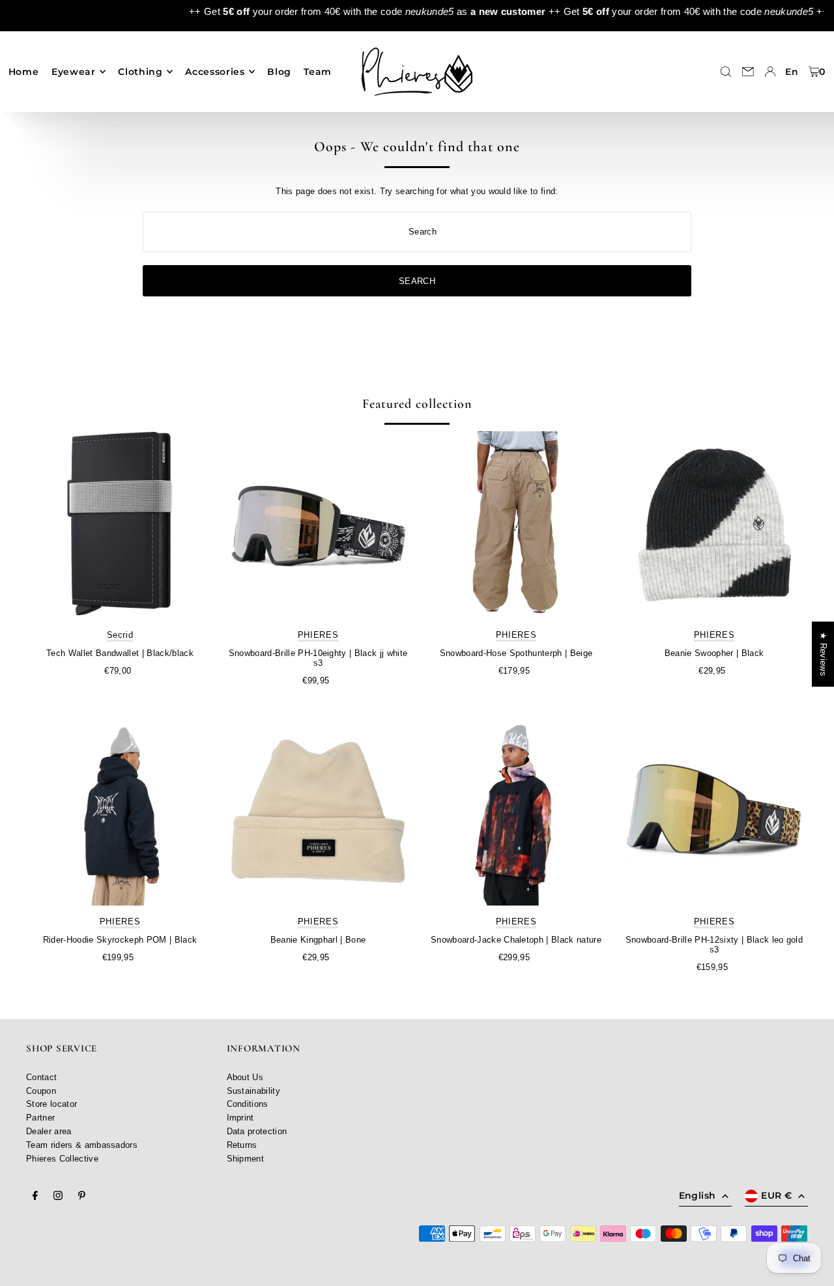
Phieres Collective (62, 1159)
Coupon (41, 1091)
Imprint (240, 1117)
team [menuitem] (318, 72)
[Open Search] (726, 71)
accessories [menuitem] (215, 72)
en (791, 72)
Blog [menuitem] (279, 72)
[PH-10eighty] (318, 525)
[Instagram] (58, 1196)
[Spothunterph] (516, 525)
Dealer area (49, 1131)
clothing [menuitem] (140, 72)
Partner (40, 1117)
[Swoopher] (714, 525)
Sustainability (254, 1091)
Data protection (257, 1131)
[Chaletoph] (516, 812)
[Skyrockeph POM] (120, 812)
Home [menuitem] (23, 72)
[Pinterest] (81, 1196)
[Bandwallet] (120, 525)
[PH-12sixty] (714, 812)
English (697, 1195)
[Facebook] (35, 1196)
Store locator (51, 1104)
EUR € (776, 1195)
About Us (245, 1077)
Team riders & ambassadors (81, 1145)
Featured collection (417, 404)
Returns (242, 1145)
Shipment (246, 1159)
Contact (41, 1077)
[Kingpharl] (318, 812)
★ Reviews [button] (823, 654)
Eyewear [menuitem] (73, 72)
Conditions (247, 1104)
